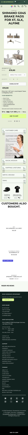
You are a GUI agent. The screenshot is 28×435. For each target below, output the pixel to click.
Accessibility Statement (9, 414)
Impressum (20, 412)
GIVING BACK (5, 373)
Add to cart (14, 116)
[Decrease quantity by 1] (10, 79)
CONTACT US (5, 336)
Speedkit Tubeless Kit (14, 276)
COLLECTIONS (5, 311)
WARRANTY (5, 348)
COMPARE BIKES (6, 315)
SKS (14, 226)
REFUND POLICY (6, 355)
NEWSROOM (5, 381)
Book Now (7, 299)
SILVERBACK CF (14, 252)
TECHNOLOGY (5, 377)
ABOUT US (5, 370)
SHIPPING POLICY (6, 361)
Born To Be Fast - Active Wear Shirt (17, 195)
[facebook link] (14, 121)
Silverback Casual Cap (7, 195)
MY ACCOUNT (5, 308)
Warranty (5, 106)
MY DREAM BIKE (7, 313)
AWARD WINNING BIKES (8, 379)
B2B (3, 388)
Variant (4, 74)
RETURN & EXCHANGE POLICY (9, 359)
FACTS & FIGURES (6, 375)
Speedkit (14, 275)
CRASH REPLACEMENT (8, 363)
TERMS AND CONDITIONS (8, 352)
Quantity (4, 79)
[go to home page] (7, 2)
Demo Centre (6, 337)
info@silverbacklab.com (12, 141)
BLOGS (4, 383)
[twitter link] (17, 121)
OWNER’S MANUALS (7, 350)
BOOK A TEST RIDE (7, 392)
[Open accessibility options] (18, 2)
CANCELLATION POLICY (8, 357)
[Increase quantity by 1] (17, 79)
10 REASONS (5, 372)
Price (3, 70)
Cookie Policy (21, 414)
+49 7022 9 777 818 (12, 139)
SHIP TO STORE (6, 309)
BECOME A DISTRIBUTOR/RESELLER (11, 390)
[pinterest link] (19, 121)
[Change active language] (25, 2)
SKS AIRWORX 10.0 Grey (14, 228)
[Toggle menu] (1, 6)
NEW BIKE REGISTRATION (8, 346)
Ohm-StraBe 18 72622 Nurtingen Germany (13, 322)
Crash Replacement (9, 104)
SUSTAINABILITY (6, 386)
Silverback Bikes (13, 251)
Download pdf (14, 84)
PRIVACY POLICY (6, 354)
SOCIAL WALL (5, 385)
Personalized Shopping (9, 339)
